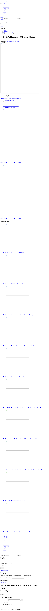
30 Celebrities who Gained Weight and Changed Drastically (18, 345)
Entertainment (6, 7)
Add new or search (4, 600)
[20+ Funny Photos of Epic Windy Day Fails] (26, 485)
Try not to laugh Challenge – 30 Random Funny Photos (17, 531)
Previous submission (5, 98)
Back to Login (3, 582)
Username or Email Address (6, 563)
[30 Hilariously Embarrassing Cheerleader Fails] (26, 361)
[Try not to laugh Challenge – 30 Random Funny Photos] (26, 516)
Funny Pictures (6, 8)
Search (19, 18)
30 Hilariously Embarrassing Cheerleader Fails (15, 376)
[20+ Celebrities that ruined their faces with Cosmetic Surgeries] (26, 299)
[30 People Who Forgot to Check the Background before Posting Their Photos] (26, 392)
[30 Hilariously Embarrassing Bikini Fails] (26, 237)
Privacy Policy (6, 536)
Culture (4, 9)
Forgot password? (4, 570)
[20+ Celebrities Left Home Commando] (26, 268)
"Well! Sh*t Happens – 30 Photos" (13, 41)
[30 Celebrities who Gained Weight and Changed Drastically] (26, 330)
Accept (2, 593)
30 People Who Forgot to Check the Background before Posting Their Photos (23, 407)
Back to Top (3, 540)
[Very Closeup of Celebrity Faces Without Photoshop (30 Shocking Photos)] (26, 454)
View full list (18, 98)
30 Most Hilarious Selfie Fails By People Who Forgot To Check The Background (24, 438)
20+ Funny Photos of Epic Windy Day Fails (14, 500)
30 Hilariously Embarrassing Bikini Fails (13, 252)
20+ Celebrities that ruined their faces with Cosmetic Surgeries (19, 314)
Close (2, 541)
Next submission (12, 98)
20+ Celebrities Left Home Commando (13, 284)
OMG (4, 10)
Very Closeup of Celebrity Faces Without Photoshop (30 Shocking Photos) (22, 469)
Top (4, 6)
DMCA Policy (6, 537)
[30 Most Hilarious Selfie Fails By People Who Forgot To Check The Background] (26, 423)
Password (2, 565)
